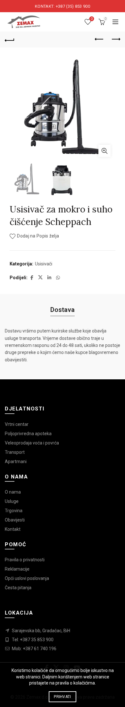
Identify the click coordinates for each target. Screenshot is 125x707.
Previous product (99, 39)
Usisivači (43, 263)
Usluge (12, 501)
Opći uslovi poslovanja (27, 578)
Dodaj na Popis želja (38, 236)
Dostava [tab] (62, 310)
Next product (115, 39)
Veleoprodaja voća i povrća (32, 442)
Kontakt (13, 529)
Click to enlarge (104, 151)
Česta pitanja (18, 587)
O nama (13, 492)
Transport (15, 452)
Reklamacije (17, 569)
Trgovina (13, 510)
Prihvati (62, 696)
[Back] (10, 39)
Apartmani (16, 461)
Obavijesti (15, 519)
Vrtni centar (17, 424)
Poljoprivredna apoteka (28, 433)
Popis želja (92, 19)
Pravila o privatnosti (25, 559)
